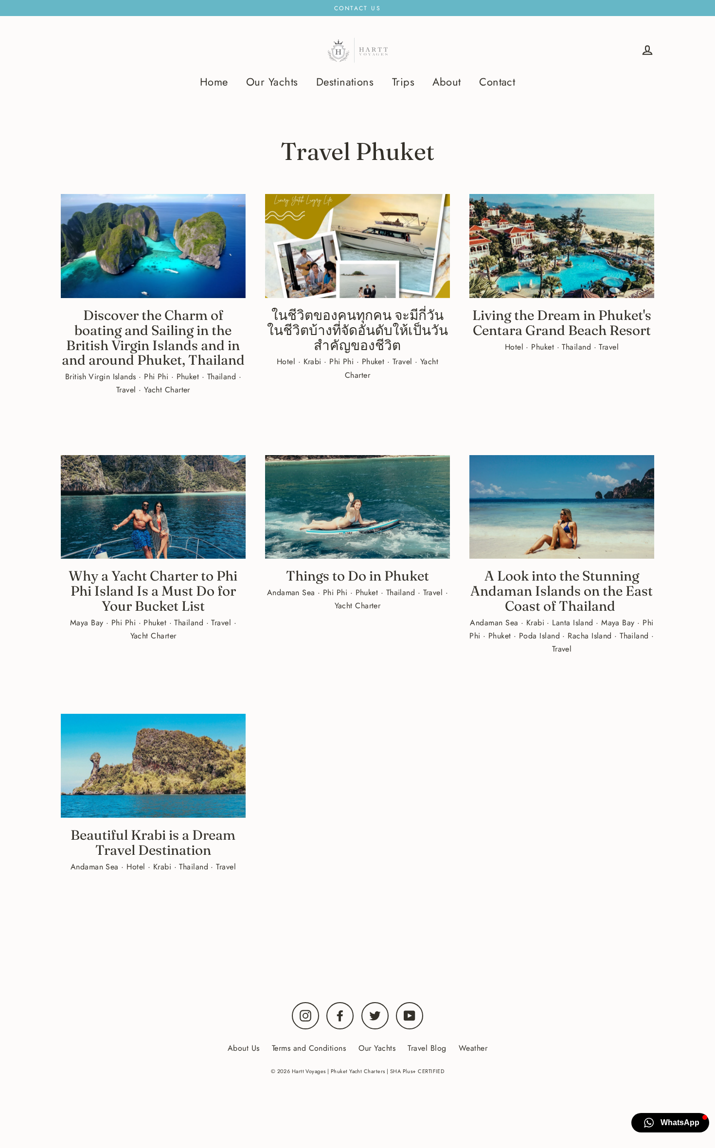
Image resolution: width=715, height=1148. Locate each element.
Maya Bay (88, 622)
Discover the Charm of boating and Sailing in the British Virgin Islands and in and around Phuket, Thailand (153, 337)
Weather (473, 1048)
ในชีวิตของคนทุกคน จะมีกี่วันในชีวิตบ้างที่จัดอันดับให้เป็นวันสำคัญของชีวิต (357, 330)
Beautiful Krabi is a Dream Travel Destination (153, 842)
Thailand (223, 376)
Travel (127, 389)
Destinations (345, 81)
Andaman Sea (292, 592)
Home (214, 81)
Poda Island (540, 635)
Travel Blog (427, 1048)
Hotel (287, 361)
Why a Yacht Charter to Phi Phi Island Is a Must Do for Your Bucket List (153, 590)
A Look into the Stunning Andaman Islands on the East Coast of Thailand (561, 590)
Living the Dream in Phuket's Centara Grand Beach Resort (561, 322)
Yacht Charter (167, 389)
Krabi (314, 361)
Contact (497, 81)
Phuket (189, 376)
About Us (244, 1048)
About (446, 81)
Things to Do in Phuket (357, 575)
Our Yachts (272, 81)
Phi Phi (157, 376)
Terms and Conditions (309, 1048)
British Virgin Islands (102, 376)
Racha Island (591, 635)
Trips (403, 81)
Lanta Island (574, 622)
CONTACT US (357, 8)
